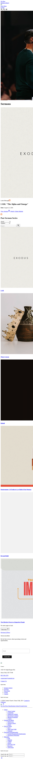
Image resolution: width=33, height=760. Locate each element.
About (5, 709)
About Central (11, 711)
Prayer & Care (11, 744)
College (9, 741)
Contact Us (4, 681)
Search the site (4, 754)
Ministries (6, 737)
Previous (3, 632)
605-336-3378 (4, 675)
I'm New (3, 1)
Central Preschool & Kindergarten (16, 734)
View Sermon (4, 211)
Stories (9, 725)
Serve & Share (8, 726)
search (2, 9)
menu (6, 9)
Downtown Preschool (13, 735)
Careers (6, 694)
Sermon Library (5, 3)
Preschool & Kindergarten (11, 732)
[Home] (1, 4)
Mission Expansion (12, 717)
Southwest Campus (12, 714)
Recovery (10, 746)
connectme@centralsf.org (7, 678)
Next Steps (4, 6)
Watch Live (10, 721)
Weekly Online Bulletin (15, 211)
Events (21, 706)
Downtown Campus (12, 715)
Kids (8, 738)
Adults (9, 743)
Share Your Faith (11, 729)
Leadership (10, 712)
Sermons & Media (9, 720)
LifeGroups (10, 747)
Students (9, 740)
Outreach (9, 731)
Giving (2, 7)
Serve (8, 728)
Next (8, 632)
